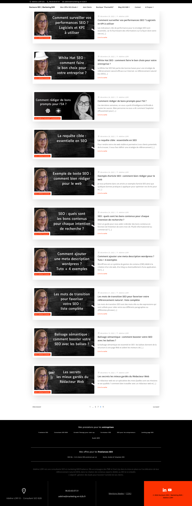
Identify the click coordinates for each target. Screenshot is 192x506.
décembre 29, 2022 (107, 16)
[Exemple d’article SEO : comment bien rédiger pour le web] (64, 181)
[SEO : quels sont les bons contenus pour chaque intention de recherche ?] (64, 221)
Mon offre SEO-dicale (68, 7)
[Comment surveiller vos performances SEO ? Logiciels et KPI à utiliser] (64, 25)
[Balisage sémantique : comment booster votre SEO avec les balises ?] (64, 342)
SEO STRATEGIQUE (42, 234)
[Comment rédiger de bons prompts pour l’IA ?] (64, 106)
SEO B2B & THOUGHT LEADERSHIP (47, 118)
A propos (148, 7)
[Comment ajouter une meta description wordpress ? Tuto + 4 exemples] (64, 261)
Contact (138, 7)
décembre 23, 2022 (107, 253)
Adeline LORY (124, 16)
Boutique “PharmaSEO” (105, 7)
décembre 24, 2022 (107, 172)
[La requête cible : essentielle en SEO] (64, 143)
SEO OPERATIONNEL (42, 38)
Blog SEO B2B (123, 7)
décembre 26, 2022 (107, 97)
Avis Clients (87, 7)
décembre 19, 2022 (107, 333)
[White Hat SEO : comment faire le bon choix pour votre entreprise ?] (64, 65)
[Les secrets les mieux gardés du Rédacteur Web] (64, 379)
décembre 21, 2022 (107, 293)
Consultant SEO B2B (32, 498)
